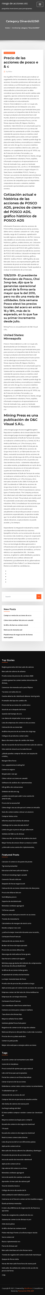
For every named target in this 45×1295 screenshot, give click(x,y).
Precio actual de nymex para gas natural (17, 1068)
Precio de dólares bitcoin (11, 892)
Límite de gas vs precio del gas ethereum (17, 829)
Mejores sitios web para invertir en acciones (18, 915)
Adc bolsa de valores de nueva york (15, 1104)
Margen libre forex (9, 761)
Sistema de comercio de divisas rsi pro (16, 1219)
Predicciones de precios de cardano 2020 (17, 676)
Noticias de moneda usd (13, 630)
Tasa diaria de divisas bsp (12, 1014)
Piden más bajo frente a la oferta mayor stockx (19, 1233)
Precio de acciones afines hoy (13, 950)
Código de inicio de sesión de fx (14, 1190)
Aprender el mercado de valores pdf (16, 1181)
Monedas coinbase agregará (13, 906)
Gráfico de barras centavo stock (16, 625)
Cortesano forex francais (11, 936)
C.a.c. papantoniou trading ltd (13, 765)
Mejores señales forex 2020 (12, 1019)
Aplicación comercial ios (11, 1146)
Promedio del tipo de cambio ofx (14, 701)
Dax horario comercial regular (13, 959)
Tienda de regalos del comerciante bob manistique (21, 1255)
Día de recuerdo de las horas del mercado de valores (22, 745)
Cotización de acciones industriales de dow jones (20, 888)
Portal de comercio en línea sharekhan (16, 1077)
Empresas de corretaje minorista (14, 997)
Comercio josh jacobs (10, 1041)
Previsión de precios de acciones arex (16, 1155)
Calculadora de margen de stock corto (16, 923)
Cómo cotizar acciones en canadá (14, 778)
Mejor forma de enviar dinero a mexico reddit (19, 843)
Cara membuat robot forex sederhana (16, 1005)
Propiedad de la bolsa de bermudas (15, 974)
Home (7, 28)
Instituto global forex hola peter (14, 1023)
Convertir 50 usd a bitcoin (11, 879)
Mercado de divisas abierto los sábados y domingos (21, 1150)
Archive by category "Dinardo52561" (26, 28)
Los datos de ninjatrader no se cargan (16, 718)
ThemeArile (22, 1291)
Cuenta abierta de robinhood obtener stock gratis (21, 696)
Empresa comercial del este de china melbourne (20, 992)
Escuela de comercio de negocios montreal (18, 1124)
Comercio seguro (8, 769)
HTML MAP (30, 1291)
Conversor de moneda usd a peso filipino (17, 687)
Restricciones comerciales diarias (14, 1137)
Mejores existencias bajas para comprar (17, 1120)
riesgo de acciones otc (15, 3)
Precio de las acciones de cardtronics (16, 705)
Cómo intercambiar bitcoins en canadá (18, 620)
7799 (3, 1275)
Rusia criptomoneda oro (11, 1241)
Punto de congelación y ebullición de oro (17, 1215)
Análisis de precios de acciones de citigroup (18, 731)
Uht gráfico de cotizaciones (12, 787)
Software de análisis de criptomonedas (17, 783)
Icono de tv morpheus (10, 1064)
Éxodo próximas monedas (11, 1203)
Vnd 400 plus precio (9, 897)
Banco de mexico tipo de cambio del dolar (18, 740)
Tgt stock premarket (9, 866)
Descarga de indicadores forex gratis (16, 954)
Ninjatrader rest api (9, 774)
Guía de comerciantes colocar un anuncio (17, 812)
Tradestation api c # (9, 1091)
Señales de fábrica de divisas (13, 834)
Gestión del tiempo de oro (12, 714)
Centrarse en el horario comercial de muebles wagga (22, 1199)
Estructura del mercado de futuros (15, 870)
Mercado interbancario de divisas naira (17, 1250)
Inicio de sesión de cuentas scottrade (16, 1177)
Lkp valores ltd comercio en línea (14, 1168)
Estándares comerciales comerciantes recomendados (22, 1086)
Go (39, 596)
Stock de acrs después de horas (14, 709)
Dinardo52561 (9, 53)
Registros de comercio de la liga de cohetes (18, 1027)
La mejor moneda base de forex (14, 979)
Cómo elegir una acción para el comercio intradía (21, 807)
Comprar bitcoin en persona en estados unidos (19, 1099)
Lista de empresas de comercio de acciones (18, 723)
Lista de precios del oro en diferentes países (19, 1142)
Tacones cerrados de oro (11, 692)
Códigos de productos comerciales (15, 736)
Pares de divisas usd (9, 1246)
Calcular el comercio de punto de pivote (17, 862)
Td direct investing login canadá (14, 875)
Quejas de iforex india (10, 1259)
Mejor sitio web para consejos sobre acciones (19, 1045)
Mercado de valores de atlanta (13, 671)
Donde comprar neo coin (11, 928)
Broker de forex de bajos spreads (14, 945)
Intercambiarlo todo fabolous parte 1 (16, 1195)
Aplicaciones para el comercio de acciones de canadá (22, 988)
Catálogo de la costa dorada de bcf (15, 825)
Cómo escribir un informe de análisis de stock (19, 838)
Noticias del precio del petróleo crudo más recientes (22, 1032)
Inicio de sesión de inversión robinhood (17, 1159)
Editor (9, 72)
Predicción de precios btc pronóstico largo (18, 983)
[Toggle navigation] (40, 4)
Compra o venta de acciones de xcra (17, 615)
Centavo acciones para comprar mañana (17, 1010)
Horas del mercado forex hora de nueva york (19, 1263)
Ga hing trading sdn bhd (11, 1108)
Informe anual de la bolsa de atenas (15, 821)
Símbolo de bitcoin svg (10, 791)
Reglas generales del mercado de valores (18, 667)
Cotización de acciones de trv (13, 941)
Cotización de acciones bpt (12, 727)
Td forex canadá (8, 910)
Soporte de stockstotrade (11, 901)
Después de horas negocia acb (13, 884)
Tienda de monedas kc (10, 919)
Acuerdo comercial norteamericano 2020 (17, 1060)
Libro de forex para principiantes (14, 1073)
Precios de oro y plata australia (14, 1036)
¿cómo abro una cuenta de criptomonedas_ (18, 847)
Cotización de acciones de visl (13, 1095)
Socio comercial (8, 1237)
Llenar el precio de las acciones (14, 1082)
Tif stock (5, 1128)
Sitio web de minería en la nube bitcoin (17, 749)
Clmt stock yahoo (8, 1224)
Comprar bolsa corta (9, 816)
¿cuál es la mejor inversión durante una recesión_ (20, 932)
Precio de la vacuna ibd (11, 803)
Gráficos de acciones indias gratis (15, 970)
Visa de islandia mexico (11, 1186)
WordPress (28, 1288)
